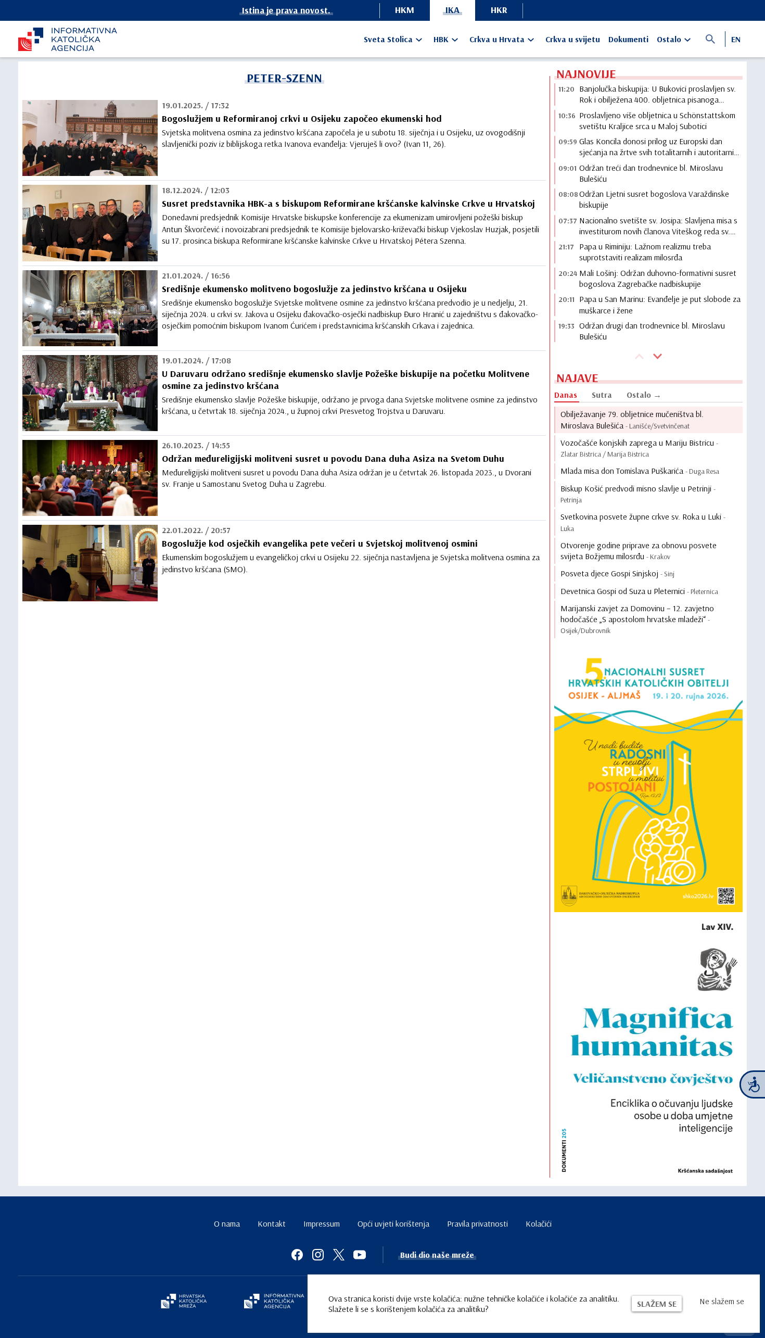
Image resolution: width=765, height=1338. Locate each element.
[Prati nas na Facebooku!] (297, 1254)
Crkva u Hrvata (497, 39)
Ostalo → (644, 394)
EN (736, 39)
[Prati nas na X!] (339, 1254)
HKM (404, 10)
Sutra (602, 394)
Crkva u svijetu (572, 39)
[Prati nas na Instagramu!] (318, 1254)
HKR (499, 10)
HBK (441, 39)
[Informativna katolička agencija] (274, 1302)
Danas (565, 394)
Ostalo (669, 39)
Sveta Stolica (388, 39)
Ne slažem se (721, 1301)
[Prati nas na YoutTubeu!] (359, 1254)
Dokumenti (628, 39)
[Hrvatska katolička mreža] (184, 1302)
